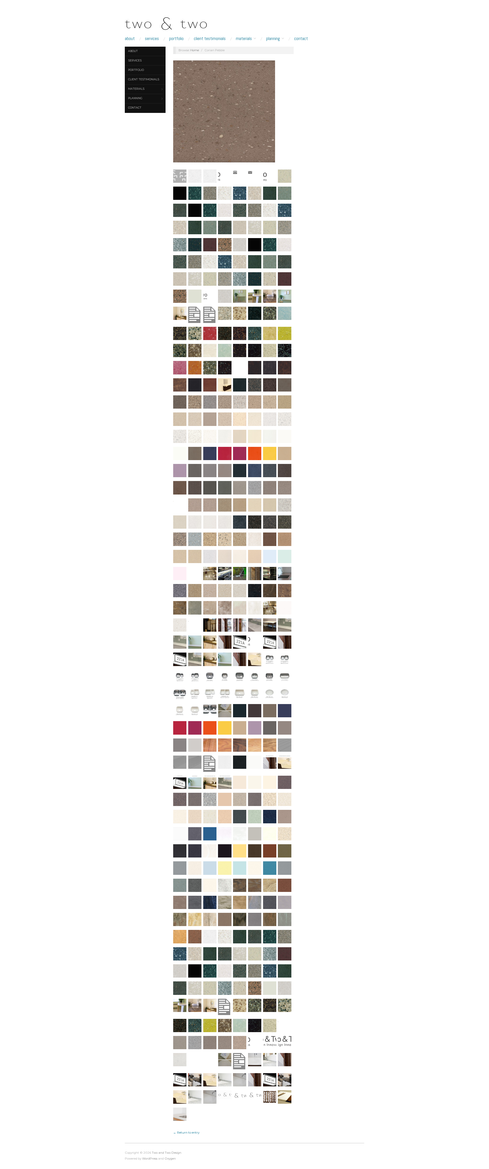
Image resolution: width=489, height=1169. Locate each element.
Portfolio (176, 38)
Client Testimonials (210, 38)
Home (194, 50)
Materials (244, 38)
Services (152, 38)
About (130, 38)
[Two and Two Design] (176, 22)
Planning (273, 38)
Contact (301, 38)
